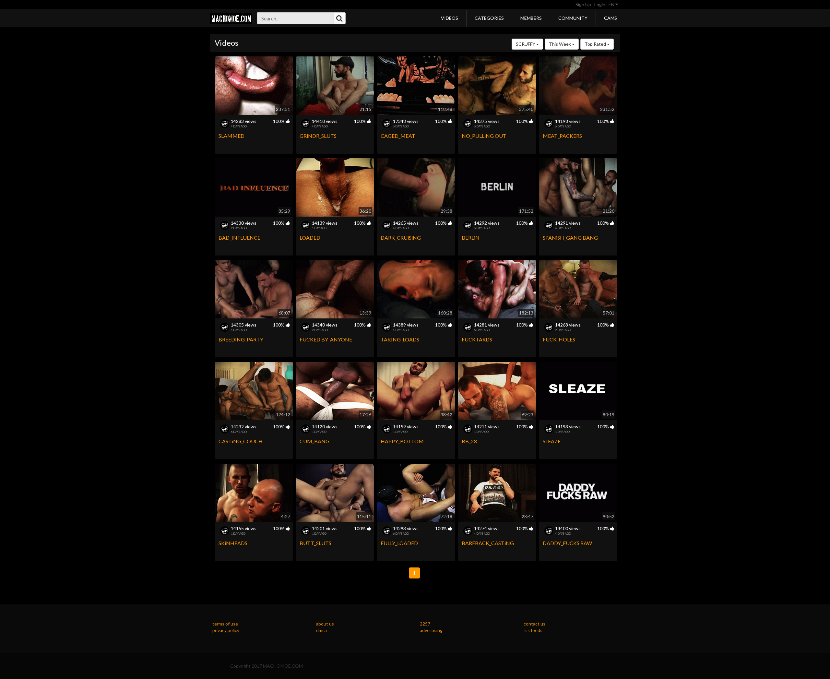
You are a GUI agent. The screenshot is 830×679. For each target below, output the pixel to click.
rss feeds (533, 630)
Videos (449, 18)
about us (325, 623)
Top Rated (596, 44)
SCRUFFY (526, 44)
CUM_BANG (314, 441)
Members (531, 18)
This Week (560, 44)
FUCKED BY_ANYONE (326, 339)
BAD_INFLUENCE (239, 237)
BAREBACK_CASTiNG (488, 543)
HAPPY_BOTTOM (402, 441)
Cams (610, 18)
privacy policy (225, 630)
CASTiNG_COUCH (241, 441)
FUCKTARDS (477, 339)
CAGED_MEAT (398, 136)
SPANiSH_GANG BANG (570, 237)
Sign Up (583, 4)
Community (572, 18)
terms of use (225, 623)
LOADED (310, 237)
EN (612, 4)
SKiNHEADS (233, 543)
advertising (431, 630)
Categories (489, 18)
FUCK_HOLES (559, 339)
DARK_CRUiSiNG (401, 237)
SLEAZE (552, 441)
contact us (534, 623)
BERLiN (471, 237)
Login (599, 4)
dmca (321, 630)
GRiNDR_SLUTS (318, 136)
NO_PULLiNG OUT (484, 136)
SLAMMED (231, 136)
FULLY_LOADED (399, 543)
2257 (425, 623)
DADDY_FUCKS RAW (567, 543)
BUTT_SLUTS (315, 543)
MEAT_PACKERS (562, 136)
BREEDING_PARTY (241, 339)
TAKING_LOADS (400, 339)
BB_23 (469, 441)
